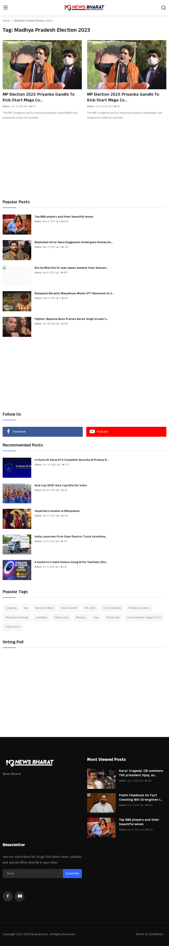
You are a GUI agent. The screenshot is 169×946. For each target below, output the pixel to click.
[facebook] (8, 896)
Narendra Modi (44, 608)
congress (11, 608)
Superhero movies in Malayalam (57, 511)
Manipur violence (139, 608)
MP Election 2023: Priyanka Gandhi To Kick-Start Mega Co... (39, 97)
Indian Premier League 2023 (144, 617)
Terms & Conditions (149, 934)
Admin (6, 106)
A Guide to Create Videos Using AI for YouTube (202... (71, 562)
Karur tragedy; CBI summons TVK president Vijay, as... (141, 773)
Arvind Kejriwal (112, 608)
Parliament (112, 617)
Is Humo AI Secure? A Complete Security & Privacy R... (71, 460)
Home (6, 21)
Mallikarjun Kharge (17, 617)
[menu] (5, 8)
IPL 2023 (90, 608)
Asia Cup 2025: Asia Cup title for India (61, 485)
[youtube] (20, 896)
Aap (96, 617)
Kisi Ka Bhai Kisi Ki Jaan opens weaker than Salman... (71, 268)
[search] (163, 8)
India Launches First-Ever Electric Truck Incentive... (71, 536)
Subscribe (72, 873)
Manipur (81, 617)
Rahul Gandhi (69, 608)
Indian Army (13, 627)
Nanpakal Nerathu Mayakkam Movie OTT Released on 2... (74, 293)
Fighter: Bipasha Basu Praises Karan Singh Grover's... (71, 319)
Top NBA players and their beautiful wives (64, 217)
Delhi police (62, 617)
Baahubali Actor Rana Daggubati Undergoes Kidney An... (74, 242)
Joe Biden (41, 617)
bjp (26, 608)
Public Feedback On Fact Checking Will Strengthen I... (140, 797)
